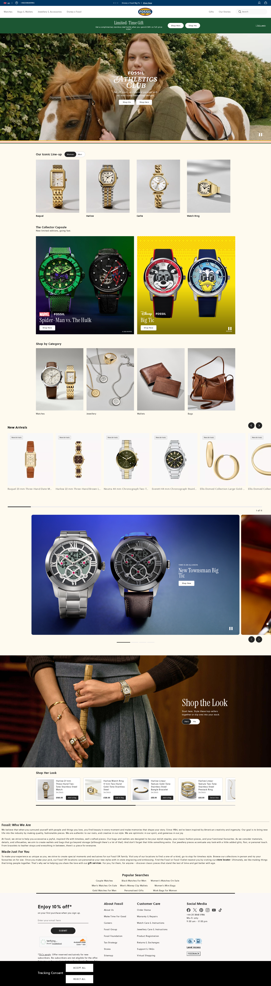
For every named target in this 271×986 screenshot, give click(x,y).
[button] (9, 3)
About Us (109, 909)
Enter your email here (49, 920)
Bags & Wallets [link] (25, 11)
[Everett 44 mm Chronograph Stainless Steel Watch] (174, 459)
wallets (126, 838)
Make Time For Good (115, 916)
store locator (223, 859)
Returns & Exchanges (148, 942)
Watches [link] (8, 11)
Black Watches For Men (134, 880)
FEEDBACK (193, 953)
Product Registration (148, 936)
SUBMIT (63, 930)
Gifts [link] (211, 11)
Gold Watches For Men (104, 890)
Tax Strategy (110, 942)
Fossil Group (110, 929)
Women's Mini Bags (165, 885)
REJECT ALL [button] (79, 979)
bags (114, 838)
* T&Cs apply (261, 26)
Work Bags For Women (165, 890)
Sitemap (108, 955)
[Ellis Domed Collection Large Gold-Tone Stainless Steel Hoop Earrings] (223, 459)
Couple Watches (104, 880)
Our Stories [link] (225, 11)
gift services (94, 863)
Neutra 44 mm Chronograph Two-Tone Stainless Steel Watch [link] (141, 489)
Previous (39, 790)
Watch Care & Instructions (150, 922)
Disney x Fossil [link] (74, 11)
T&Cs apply (45, 954)
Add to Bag (72, 798)
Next (232, 790)
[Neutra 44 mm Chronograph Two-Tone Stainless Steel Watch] (126, 459)
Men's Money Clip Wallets (134, 885)
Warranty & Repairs (147, 916)
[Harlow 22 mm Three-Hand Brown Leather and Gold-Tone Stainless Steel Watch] (78, 459)
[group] (135, 575)
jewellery (181, 842)
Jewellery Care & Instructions (152, 929)
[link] (85, 285)
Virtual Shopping (146, 955)
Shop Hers (176, 25)
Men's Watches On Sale (104, 885)
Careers (108, 922)
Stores (107, 949)
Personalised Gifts (134, 890)
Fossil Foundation (113, 936)
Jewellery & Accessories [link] (50, 11)
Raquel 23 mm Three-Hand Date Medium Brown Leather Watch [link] (46, 489)
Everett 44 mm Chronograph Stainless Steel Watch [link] (183, 489)
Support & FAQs (145, 949)
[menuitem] (8, 12)
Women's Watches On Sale (165, 880)
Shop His (193, 25)
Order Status (144, 909)
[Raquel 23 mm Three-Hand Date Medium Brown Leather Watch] (30, 459)
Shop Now (147, 3)
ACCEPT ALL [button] (79, 967)
